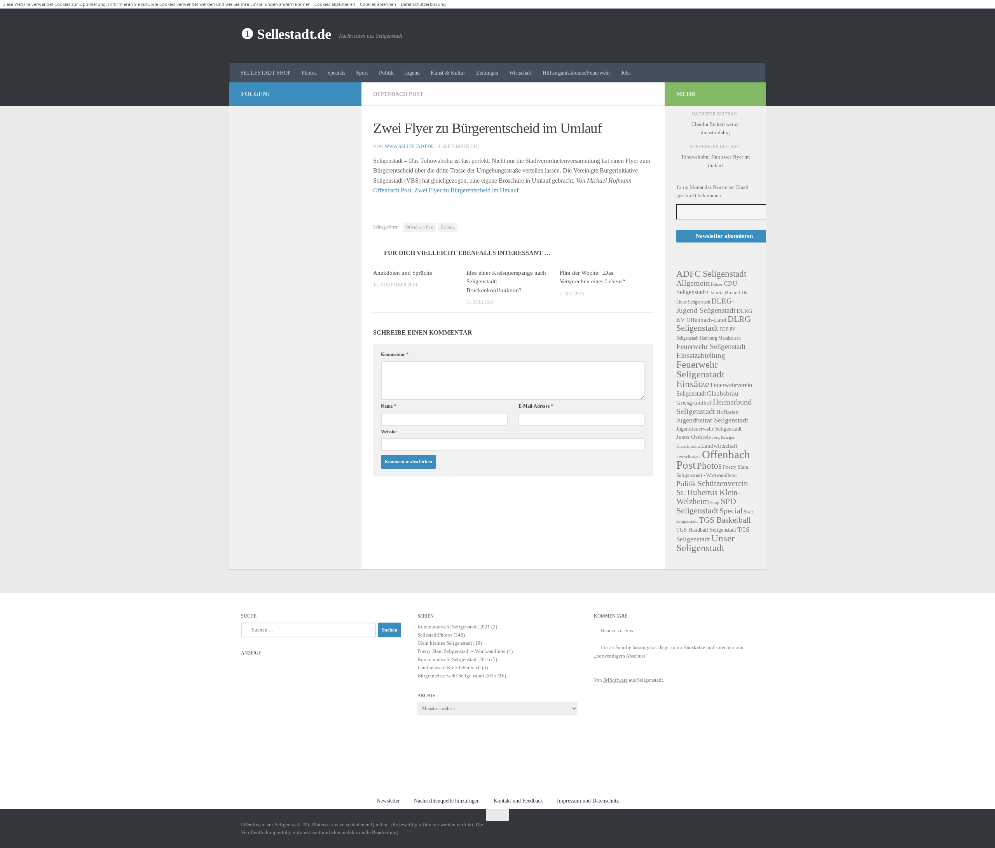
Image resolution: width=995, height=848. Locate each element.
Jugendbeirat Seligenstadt (712, 420)
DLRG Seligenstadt (713, 323)
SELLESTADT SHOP (266, 73)
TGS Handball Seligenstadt (706, 530)
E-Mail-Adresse (535, 406)
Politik (386, 73)
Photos (309, 73)
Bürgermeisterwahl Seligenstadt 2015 (456, 676)
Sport (362, 73)
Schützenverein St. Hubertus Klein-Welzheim (712, 492)
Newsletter (388, 800)
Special (731, 510)
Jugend (412, 73)
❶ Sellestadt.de (286, 34)
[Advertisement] (321, 714)
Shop (714, 503)
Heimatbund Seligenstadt (714, 406)
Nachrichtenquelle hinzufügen (447, 800)
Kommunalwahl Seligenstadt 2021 (453, 627)
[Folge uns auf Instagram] (320, 93)
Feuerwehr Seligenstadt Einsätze (700, 374)
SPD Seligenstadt (706, 506)
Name (388, 406)
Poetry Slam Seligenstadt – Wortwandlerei (461, 651)
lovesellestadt (688, 456)
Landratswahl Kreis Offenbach (449, 667)
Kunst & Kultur (448, 73)
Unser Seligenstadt (705, 543)
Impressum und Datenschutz (588, 800)
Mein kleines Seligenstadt (444, 643)
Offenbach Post (398, 94)
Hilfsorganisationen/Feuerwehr (576, 73)
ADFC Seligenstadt (711, 274)
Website (388, 431)
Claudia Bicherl (723, 292)
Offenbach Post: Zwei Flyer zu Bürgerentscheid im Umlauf (445, 190)
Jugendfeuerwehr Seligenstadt (709, 429)
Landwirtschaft (719, 445)
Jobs (625, 73)
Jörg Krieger (723, 437)
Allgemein (693, 283)
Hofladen (727, 411)
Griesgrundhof (694, 402)
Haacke (608, 630)
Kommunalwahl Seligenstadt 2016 (453, 659)
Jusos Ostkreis (693, 437)
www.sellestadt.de (409, 146)
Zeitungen (487, 73)
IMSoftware (615, 680)
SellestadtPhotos (434, 635)
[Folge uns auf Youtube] (345, 93)
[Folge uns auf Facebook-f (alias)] (332, 93)
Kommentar (394, 354)
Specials (336, 73)
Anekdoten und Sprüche (402, 273)
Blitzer (717, 284)
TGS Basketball (725, 520)
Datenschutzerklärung (423, 4)
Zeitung (448, 227)
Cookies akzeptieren (334, 4)
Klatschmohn (688, 446)
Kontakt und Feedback (518, 800)
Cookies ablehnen (378, 4)
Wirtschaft (520, 73)
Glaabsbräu (722, 393)
